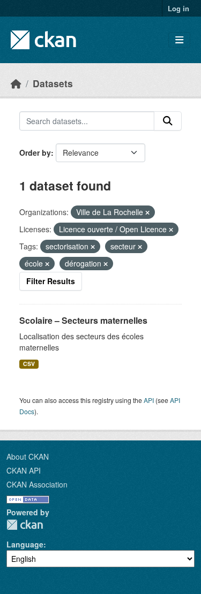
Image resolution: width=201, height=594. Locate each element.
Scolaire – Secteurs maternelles (83, 320)
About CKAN (27, 456)
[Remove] (147, 212)
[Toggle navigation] (179, 40)
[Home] (16, 83)
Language (24, 544)
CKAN (24, 524)
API (149, 400)
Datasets (53, 83)
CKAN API (23, 470)
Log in (178, 8)
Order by (35, 152)
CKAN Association (37, 484)
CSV (29, 364)
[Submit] (168, 121)
